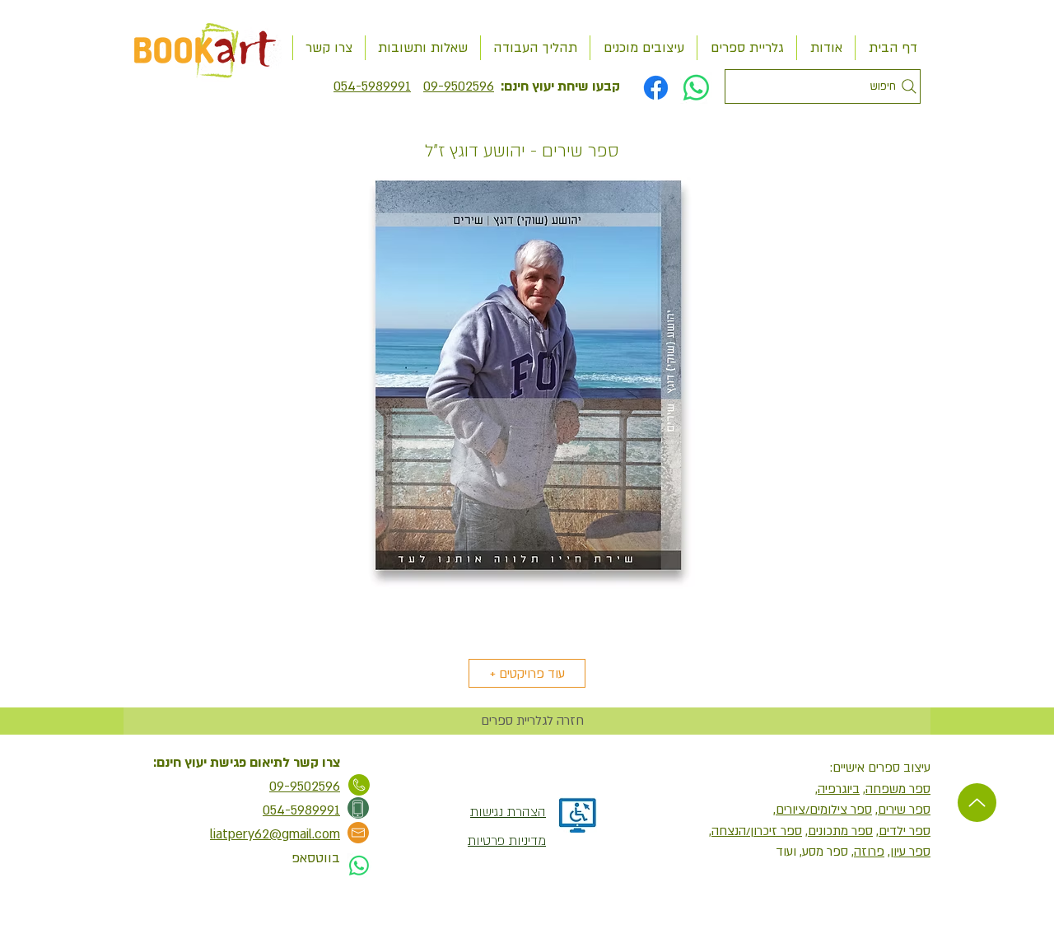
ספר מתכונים (840, 831)
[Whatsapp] (696, 88)
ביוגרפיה (839, 789)
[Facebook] (656, 88)
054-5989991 (372, 86)
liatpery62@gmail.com (275, 834)
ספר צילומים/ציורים (824, 809)
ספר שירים (904, 809)
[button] (527, 406)
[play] (895, 633)
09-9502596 (458, 86)
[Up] (977, 802)
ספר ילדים (904, 831)
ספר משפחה (897, 789)
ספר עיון (910, 851)
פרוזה (869, 851)
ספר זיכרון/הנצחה (756, 831)
